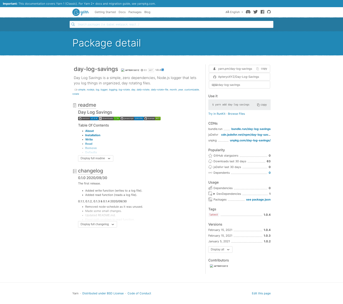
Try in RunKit (216, 113)
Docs (122, 12)
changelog (90, 171)
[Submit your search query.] (73, 24)
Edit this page (261, 293)
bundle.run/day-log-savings (251, 129)
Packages (134, 12)
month (173, 89)
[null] (88, 118)
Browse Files (236, 113)
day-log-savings (229, 84)
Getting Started (105, 12)
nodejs (90, 89)
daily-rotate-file (159, 89)
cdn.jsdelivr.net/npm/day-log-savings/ (248, 134)
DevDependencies (229, 194)
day (133, 89)
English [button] (235, 12)
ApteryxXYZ (132, 70)
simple (81, 89)
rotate (75, 93)
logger (104, 89)
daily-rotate (143, 89)
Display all (217, 249)
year (180, 89)
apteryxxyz (221, 266)
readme (87, 105)
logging (113, 89)
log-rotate (124, 89)
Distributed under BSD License (103, 293)
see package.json (258, 199)
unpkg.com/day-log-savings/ (250, 140)
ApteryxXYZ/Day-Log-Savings (238, 76)
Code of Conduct (139, 293)
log (97, 89)
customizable (191, 89)
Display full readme (93, 158)
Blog (147, 12)
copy (264, 68)
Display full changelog (95, 224)
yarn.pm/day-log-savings (235, 68)
